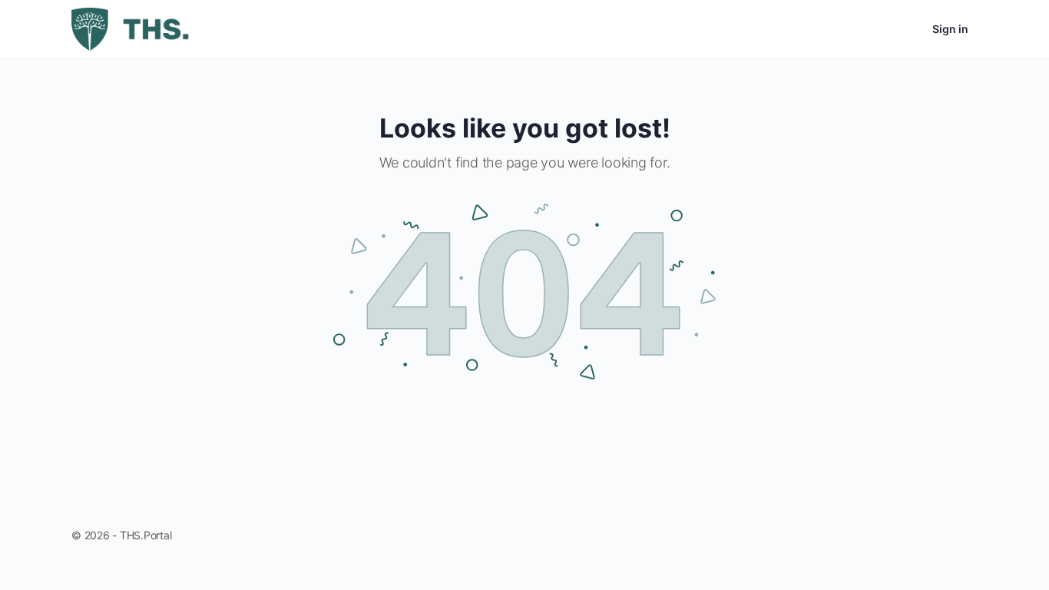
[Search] (862, 29)
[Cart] (907, 29)
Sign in (950, 28)
